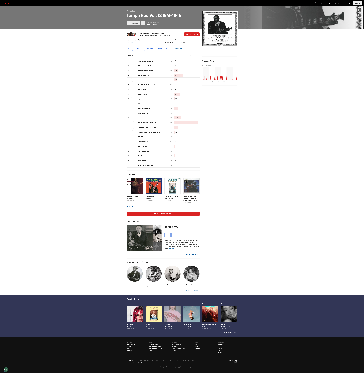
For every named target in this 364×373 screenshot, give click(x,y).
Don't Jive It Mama (144, 108)
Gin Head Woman (143, 103)
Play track (132, 75)
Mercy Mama (142, 160)
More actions (143, 23)
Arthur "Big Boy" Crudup (190, 200)
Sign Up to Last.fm (192, 34)
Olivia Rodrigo (168, 326)
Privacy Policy (160, 366)
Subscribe (198, 348)
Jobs (128, 348)
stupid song (187, 324)
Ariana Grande (225, 326)
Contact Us (130, 346)
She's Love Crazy (143, 75)
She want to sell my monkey (147, 127)
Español (140, 360)
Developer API (176, 346)
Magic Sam (149, 198)
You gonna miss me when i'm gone (149, 132)
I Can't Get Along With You (146, 165)
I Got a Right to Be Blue (145, 66)
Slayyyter (205, 326)
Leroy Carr (167, 284)
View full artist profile (192, 254)
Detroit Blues (142, 146)
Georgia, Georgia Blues (145, 61)
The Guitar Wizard (132, 196)
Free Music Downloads (178, 348)
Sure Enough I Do (143, 151)
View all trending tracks (229, 332)
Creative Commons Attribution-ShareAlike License (172, 367)
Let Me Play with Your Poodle (147, 122)
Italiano (152, 360)
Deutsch (134, 360)
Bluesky (220, 348)
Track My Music (153, 344)
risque (137, 48)
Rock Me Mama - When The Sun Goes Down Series (190, 198)
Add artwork (220, 43)
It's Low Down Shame (145, 80)
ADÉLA (129, 326)
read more (171, 248)
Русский (175, 360)
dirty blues (150, 48)
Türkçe (187, 360)
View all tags (178, 48)
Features (129, 350)
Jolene (148, 324)
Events (329, 3)
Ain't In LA (130, 324)
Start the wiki (130, 42)
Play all (146, 262)
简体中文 (192, 360)
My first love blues (144, 99)
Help (150, 350)
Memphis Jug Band (189, 284)
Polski (162, 360)
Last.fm (8, 3)
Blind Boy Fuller (131, 284)
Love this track (136, 60)
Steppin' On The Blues (171, 196)
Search (315, 3)
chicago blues (188, 235)
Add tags (172, 49)
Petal (223, 324)
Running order (194, 55)
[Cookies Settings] (6, 369)
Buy (129, 191)
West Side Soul (150, 196)
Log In (348, 3)
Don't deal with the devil (145, 70)
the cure (167, 324)
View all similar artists (191, 290)
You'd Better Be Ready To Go (147, 85)
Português (168, 360)
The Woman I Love (144, 141)
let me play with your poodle (163, 48)
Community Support (155, 346)
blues (129, 48)
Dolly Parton (149, 326)
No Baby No (142, 89)
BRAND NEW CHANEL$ (209, 324)
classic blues (177, 235)
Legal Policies (168, 366)
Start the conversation (164, 213)
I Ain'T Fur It (142, 137)
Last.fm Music (185, 366)
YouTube (220, 352)
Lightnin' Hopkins (151, 284)
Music (322, 3)
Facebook (220, 344)
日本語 (157, 360)
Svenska (181, 360)
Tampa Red (130, 198)
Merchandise (175, 350)
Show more (130, 206)
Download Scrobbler (178, 344)
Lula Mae (141, 156)
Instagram (221, 350)
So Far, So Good (143, 94)
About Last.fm (131, 344)
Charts (337, 3)
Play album (134, 23)
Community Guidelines (155, 348)
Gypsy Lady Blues (143, 113)
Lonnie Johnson (168, 198)
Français (146, 360)
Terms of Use (152, 366)
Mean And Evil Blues (144, 118)
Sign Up (357, 3)
